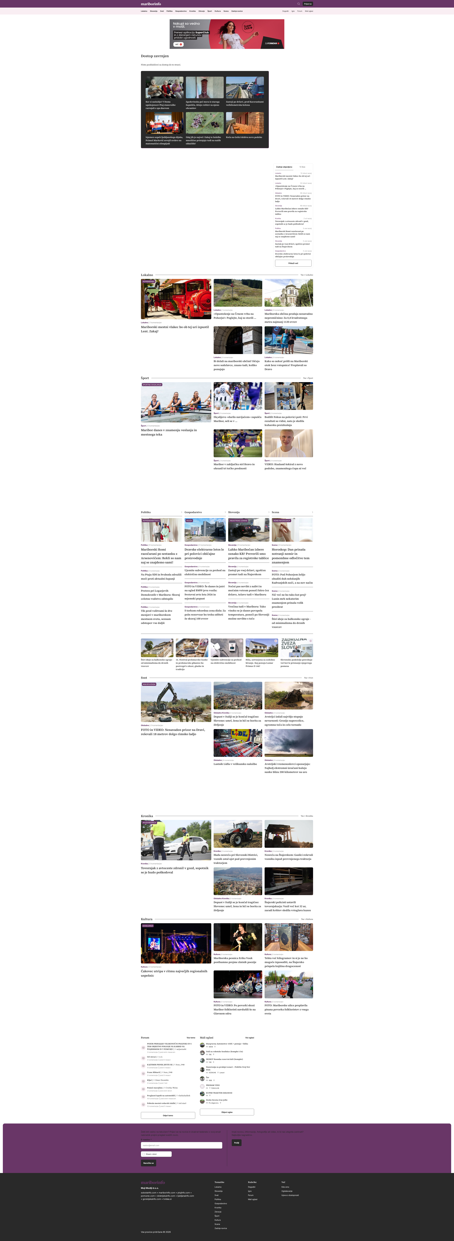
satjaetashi (181, 1049)
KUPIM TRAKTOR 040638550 (219, 1093)
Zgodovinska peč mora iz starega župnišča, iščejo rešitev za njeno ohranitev (203, 104)
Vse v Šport (308, 378)
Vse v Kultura (307, 919)
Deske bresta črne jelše (216, 1100)
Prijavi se (308, 4)
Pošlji (236, 1142)
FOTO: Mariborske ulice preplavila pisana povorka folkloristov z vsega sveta (287, 1009)
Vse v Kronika (307, 816)
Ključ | (150, 1080)
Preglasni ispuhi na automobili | (161, 1095)
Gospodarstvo (181, 11)
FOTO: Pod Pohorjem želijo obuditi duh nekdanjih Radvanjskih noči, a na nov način (292, 578)
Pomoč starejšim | (155, 1088)
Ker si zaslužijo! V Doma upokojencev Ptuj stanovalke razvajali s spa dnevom (161, 104)
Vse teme (191, 1037)
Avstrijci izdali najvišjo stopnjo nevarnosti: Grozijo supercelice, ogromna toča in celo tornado (284, 720)
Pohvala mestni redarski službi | (162, 1103)
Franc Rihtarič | (154, 1072)
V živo (302, 166)
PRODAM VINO (213, 1085)
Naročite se (148, 1163)
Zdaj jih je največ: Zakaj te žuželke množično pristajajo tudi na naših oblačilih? (203, 140)
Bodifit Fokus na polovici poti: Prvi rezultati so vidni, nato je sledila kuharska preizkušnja (286, 421)
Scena (226, 11)
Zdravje (202, 11)
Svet (162, 11)
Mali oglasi (309, 11)
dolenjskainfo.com (166, 1195)
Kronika (192, 11)
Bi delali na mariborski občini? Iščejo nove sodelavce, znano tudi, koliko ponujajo (237, 365)
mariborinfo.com (167, 1192)
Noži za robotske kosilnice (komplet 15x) (224, 1051)
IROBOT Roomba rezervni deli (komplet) (224, 1059)
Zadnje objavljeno (284, 166)
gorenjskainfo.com (152, 1198)
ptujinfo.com (184, 1192)
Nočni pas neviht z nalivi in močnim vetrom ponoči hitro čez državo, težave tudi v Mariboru (248, 590)
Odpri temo (168, 1115)
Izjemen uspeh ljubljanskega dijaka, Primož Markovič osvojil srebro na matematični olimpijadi (164, 140)
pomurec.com (148, 1195)
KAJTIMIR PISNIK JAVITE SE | (160, 1064)
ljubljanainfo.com (185, 1195)
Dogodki (285, 11)
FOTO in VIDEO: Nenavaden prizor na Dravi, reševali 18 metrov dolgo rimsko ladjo (293, 199)
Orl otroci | (152, 1057)
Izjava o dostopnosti (290, 1195)
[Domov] (151, 3)
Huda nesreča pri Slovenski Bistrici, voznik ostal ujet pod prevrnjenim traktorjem (236, 859)
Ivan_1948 (180, 1064)
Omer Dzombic (162, 1080)
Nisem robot (151, 1154)
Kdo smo (285, 1186)
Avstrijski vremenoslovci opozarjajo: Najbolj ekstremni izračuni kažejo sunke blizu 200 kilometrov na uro (287, 768)
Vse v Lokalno (307, 275)
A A (160, 1057)
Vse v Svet (308, 678)
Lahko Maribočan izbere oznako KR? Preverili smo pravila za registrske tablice (291, 211)
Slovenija (153, 11)
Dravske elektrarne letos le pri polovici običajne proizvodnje (204, 553)
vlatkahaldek (184, 1095)
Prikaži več (293, 263)
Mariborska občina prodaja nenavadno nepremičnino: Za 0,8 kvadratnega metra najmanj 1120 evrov (289, 317)
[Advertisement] (227, 490)
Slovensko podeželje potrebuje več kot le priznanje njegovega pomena (296, 662)
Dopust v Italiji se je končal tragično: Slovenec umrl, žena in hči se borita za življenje (237, 720)
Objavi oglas (227, 1112)
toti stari (182, 1103)
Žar (207, 1077)
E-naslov (145, 1139)
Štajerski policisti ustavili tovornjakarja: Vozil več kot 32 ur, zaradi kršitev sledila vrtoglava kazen (288, 906)
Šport (209, 11)
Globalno (145, 725)
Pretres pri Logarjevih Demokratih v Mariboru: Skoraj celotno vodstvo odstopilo (160, 594)
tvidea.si (167, 1198)
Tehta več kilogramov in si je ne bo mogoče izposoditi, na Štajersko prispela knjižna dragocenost (286, 962)
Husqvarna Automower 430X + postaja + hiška (227, 1043)
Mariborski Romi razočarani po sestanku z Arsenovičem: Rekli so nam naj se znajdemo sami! (292, 234)
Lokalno (144, 11)
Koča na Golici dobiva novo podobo (244, 137)
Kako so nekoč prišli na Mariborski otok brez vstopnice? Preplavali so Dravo (286, 365)
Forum (299, 11)
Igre (293, 11)
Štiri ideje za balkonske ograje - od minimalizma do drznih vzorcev (291, 623)
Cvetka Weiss (172, 1088)
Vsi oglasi (249, 1037)
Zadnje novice (237, 11)
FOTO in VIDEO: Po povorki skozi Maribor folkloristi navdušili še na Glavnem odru (235, 1009)
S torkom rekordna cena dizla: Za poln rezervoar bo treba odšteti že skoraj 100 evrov (205, 614)
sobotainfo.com (148, 1192)
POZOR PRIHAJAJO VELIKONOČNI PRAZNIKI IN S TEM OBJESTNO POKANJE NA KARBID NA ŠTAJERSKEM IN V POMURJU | (169, 1046)
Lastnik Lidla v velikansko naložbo (235, 764)
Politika (169, 11)
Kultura (218, 11)
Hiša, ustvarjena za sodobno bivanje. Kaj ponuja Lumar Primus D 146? (260, 662)
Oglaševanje (287, 1191)
